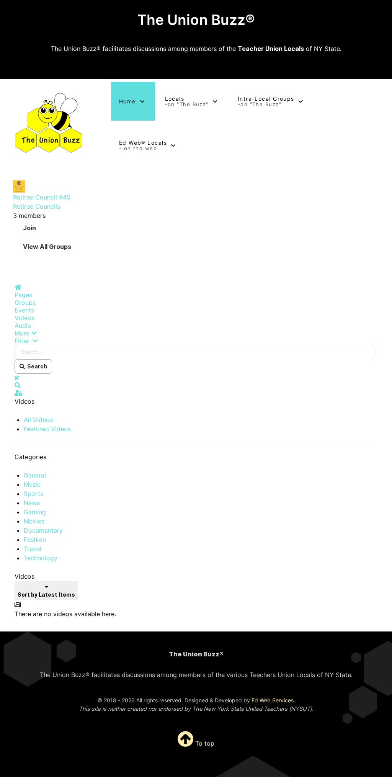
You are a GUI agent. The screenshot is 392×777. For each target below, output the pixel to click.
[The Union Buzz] (49, 123)
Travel (32, 549)
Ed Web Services (273, 700)
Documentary (43, 530)
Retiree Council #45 (41, 197)
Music (32, 484)
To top (203, 743)
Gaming (35, 512)
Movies (34, 521)
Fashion (35, 539)
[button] (194, 333)
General (35, 475)
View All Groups (47, 246)
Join (29, 228)
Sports (33, 493)
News (32, 503)
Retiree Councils (36, 206)
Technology (40, 558)
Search (36, 366)
